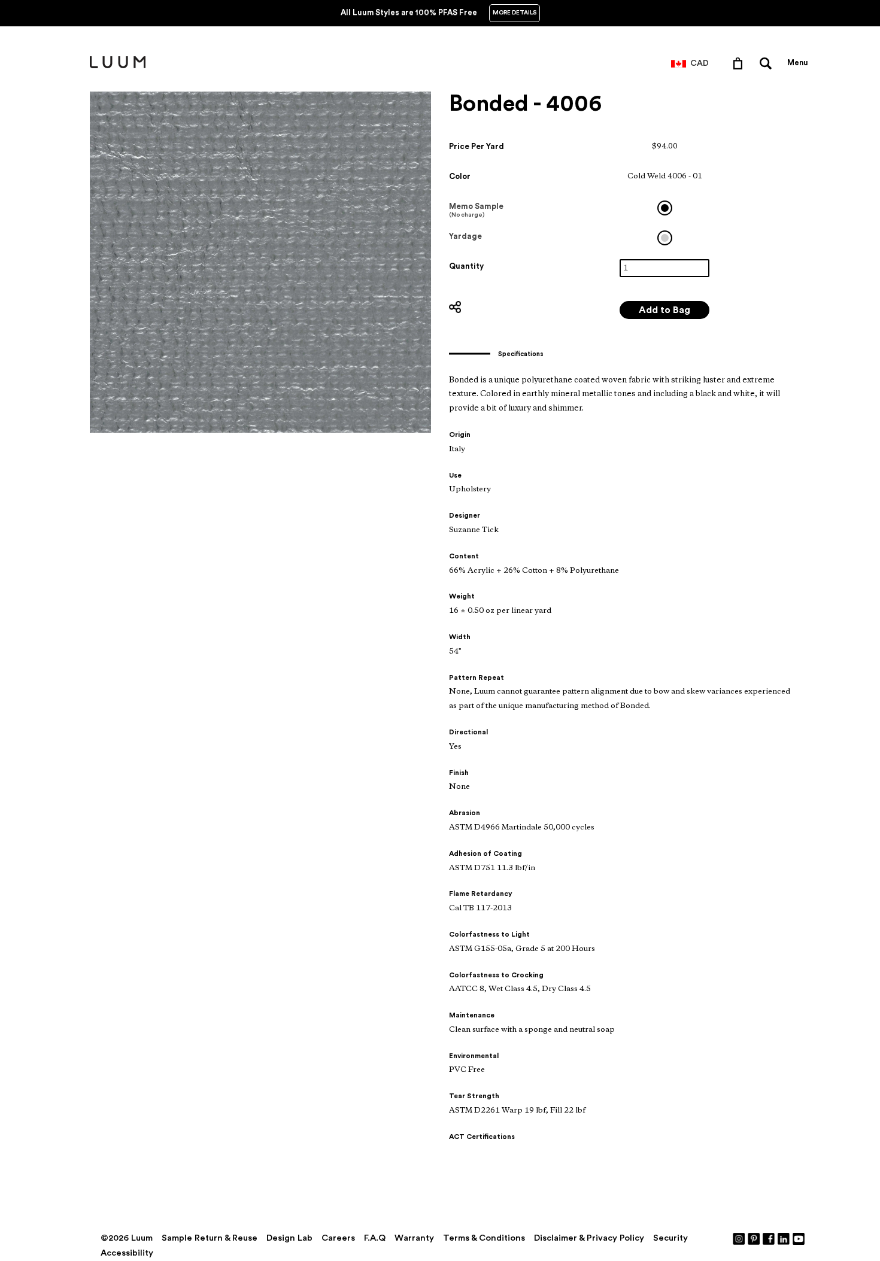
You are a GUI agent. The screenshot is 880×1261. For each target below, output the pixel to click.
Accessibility (127, 1252)
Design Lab (289, 1237)
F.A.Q (375, 1237)
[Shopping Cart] (740, 62)
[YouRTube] (799, 1238)
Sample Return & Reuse (209, 1237)
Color (460, 176)
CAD (699, 63)
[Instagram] (739, 1238)
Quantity (466, 266)
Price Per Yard (476, 146)
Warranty (414, 1237)
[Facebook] (769, 1238)
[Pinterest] (754, 1238)
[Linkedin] (784, 1238)
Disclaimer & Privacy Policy (589, 1237)
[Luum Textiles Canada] (117, 65)
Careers (338, 1237)
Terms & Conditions (484, 1237)
